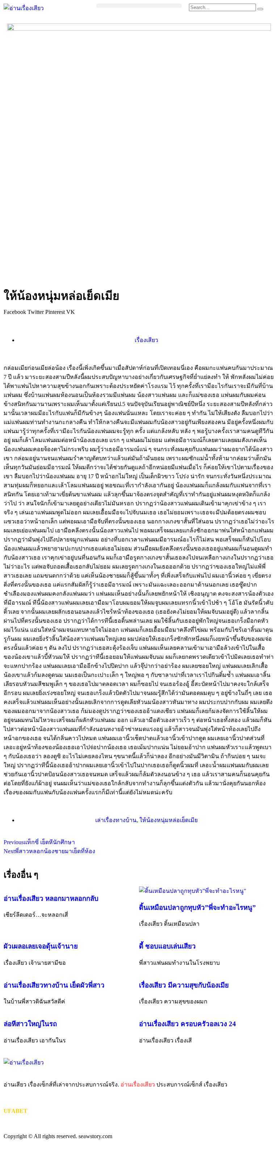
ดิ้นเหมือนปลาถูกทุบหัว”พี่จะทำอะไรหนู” (197, 907)
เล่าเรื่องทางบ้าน (115, 820)
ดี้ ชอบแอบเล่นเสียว (167, 946)
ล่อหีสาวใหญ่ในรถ (30, 1024)
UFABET (16, 1111)
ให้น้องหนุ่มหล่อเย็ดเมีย (168, 820)
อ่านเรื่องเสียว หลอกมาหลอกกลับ (51, 898)
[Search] (260, 9)
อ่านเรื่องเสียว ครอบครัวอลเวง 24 (187, 1024)
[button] (139, 6)
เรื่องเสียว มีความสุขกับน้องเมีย (184, 985)
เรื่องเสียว (146, 340)
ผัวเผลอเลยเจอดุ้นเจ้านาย (41, 946)
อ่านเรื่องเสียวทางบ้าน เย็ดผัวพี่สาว (54, 985)
